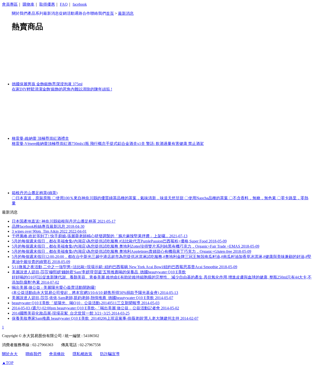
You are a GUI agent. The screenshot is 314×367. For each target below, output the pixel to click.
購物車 (28, 4)
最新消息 (51, 13)
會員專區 (10, 4)
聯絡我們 (98, 13)
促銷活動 (67, 13)
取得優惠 (47, 4)
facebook (80, 4)
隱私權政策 (82, 354)
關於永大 (10, 354)
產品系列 (35, 13)
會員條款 (57, 354)
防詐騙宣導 (110, 354)
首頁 (110, 13)
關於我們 (19, 13)
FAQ (64, 4)
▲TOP (7, 363)
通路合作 (82, 13)
